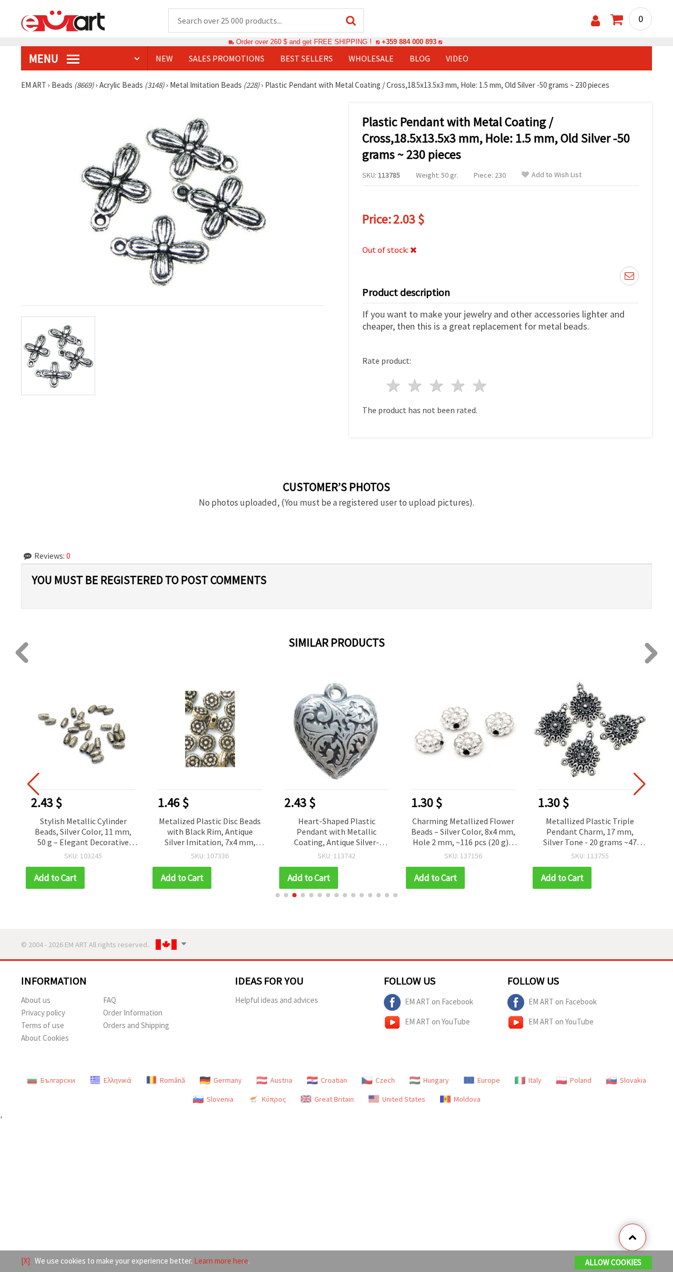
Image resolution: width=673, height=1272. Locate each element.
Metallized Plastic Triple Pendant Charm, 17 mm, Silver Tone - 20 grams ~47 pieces (590, 832)
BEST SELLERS (306, 58)
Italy (535, 1080)
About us (35, 1000)
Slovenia (220, 1099)
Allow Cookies (613, 1262)
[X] (25, 1261)
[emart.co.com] (63, 20)
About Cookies (45, 1038)
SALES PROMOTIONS (226, 58)
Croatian (334, 1080)
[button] (278, 895)
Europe (488, 1080)
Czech (385, 1080)
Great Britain (334, 1099)
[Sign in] (595, 21)
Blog (420, 58)
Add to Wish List (557, 175)
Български (57, 1080)
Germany (227, 1080)
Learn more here (221, 1261)
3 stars (437, 385)
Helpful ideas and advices (276, 1000)
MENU (44, 58)
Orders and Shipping (136, 1025)
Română (172, 1080)
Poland (581, 1080)
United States (403, 1099)
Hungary (436, 1080)
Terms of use (42, 1025)
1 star (394, 385)
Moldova (467, 1099)
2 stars (415, 385)
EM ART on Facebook (439, 1002)
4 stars (458, 385)
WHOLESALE (371, 58)
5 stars (480, 385)
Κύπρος (274, 1099)
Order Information (132, 1013)
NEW (164, 58)
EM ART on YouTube (437, 1022)
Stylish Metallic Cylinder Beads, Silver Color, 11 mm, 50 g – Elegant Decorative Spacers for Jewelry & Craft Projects (83, 832)
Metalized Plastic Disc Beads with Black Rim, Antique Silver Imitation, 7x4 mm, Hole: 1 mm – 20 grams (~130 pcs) (209, 832)
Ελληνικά (117, 1080)
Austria (281, 1080)
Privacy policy (43, 1013)
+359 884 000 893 (409, 42)
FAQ (109, 1000)
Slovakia (633, 1080)
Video (457, 58)
